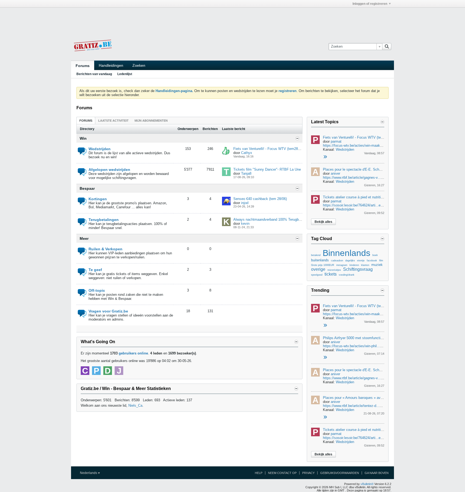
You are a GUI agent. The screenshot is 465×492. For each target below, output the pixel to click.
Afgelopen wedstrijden (109, 169)
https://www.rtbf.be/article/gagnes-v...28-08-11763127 (364, 177)
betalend (315, 255)
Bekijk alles (323, 222)
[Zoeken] (386, 46)
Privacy (308, 473)
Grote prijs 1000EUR (322, 265)
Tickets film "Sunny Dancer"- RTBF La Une (267, 169)
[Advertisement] (232, 20)
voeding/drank (346, 274)
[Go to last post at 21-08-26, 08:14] (325, 417)
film (381, 260)
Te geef (95, 270)
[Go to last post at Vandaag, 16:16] (325, 157)
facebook (372, 260)
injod (244, 203)
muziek (377, 265)
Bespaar (87, 188)
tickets (331, 274)
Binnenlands (346, 253)
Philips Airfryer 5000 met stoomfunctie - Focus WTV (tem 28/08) (373, 338)
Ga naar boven (377, 473)
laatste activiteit (113, 120)
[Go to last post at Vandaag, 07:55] (325, 358)
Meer (84, 238)
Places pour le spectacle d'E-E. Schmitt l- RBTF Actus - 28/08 (371, 169)
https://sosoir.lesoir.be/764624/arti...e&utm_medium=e (365, 205)
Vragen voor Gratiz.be (108, 311)
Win (83, 138)
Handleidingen (111, 65)
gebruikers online (133, 353)
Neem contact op (282, 473)
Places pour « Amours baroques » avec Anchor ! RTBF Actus (370, 398)
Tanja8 (246, 173)
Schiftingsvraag (358, 269)
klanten (365, 265)
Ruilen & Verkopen (105, 249)
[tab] (85, 120)
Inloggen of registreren (370, 4)
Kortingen (98, 199)
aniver (335, 173)
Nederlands (89, 473)
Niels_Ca (135, 405)
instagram (341, 265)
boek (375, 255)
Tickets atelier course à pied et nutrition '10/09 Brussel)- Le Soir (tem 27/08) (382, 197)
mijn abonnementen (151, 120)
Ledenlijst (124, 74)
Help (258, 473)
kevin (245, 224)
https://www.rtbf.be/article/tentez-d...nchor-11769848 (363, 406)
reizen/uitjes (334, 270)
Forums (83, 66)
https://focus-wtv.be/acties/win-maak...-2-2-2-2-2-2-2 (363, 145)
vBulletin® (367, 484)
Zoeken (138, 65)
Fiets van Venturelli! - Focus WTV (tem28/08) (268, 149)
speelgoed (316, 274)
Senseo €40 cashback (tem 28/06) (260, 199)
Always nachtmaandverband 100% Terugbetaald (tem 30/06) (280, 219)
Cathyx (246, 153)
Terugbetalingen (104, 219)
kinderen (354, 265)
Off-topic (97, 290)
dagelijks (350, 260)
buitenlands (320, 260)
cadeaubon (337, 260)
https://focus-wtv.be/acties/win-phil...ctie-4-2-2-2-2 (361, 346)
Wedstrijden (100, 149)
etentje (361, 260)
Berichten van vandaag (94, 74)
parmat (336, 141)
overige (318, 269)
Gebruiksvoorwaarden (339, 473)
